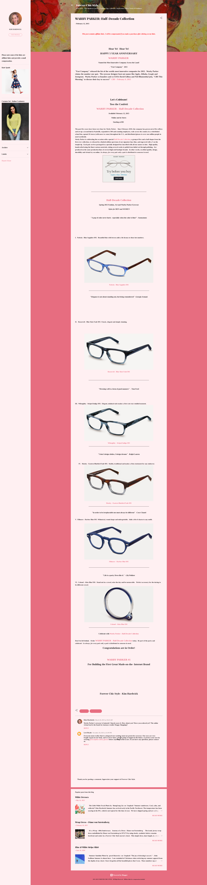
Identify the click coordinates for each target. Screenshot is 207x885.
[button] (161, 18)
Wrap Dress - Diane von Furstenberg (92, 822)
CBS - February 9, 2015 (121, 79)
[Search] (165, 6)
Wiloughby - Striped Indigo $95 (119, 443)
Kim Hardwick (89, 720)
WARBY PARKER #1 (119, 659)
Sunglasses (84, 711)
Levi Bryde (88, 733)
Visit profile (15, 34)
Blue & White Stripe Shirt (87, 847)
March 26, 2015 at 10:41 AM (104, 720)
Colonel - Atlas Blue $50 (118, 624)
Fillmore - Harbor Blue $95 (119, 561)
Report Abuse (6, 161)
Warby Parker (96, 711)
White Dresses (82, 797)
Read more (157, 815)
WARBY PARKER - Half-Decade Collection (120, 108)
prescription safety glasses (99, 739)
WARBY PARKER (118, 58)
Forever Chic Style (87, 5)
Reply (86, 728)
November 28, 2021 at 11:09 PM (102, 733)
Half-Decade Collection (122, 139)
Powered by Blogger (120, 875)
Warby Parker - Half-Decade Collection (124, 634)
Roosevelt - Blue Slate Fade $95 (119, 372)
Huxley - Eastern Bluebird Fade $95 (119, 503)
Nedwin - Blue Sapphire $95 (119, 285)
